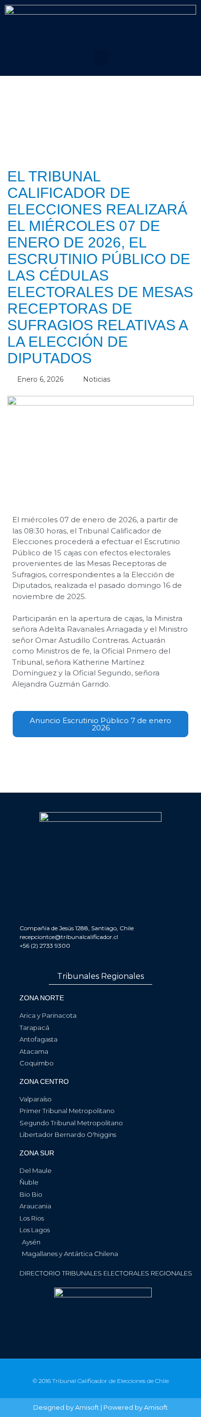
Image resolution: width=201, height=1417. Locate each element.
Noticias (96, 379)
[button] (100, 58)
